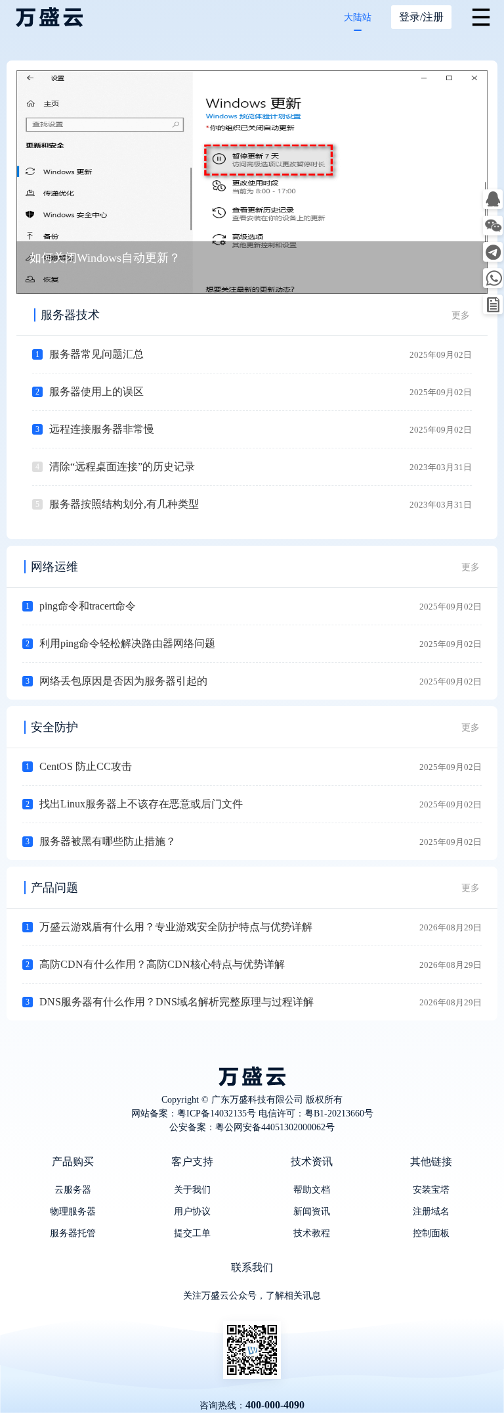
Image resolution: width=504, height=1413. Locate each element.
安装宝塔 (431, 1190)
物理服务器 (73, 1211)
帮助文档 (311, 1190)
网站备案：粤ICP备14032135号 (193, 1113)
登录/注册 (421, 16)
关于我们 (192, 1190)
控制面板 (431, 1233)
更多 (461, 315)
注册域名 (431, 1211)
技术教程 (311, 1233)
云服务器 (72, 1190)
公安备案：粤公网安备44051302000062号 (252, 1127)
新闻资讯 (311, 1211)
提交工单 (192, 1233)
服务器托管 (73, 1233)
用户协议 (192, 1211)
